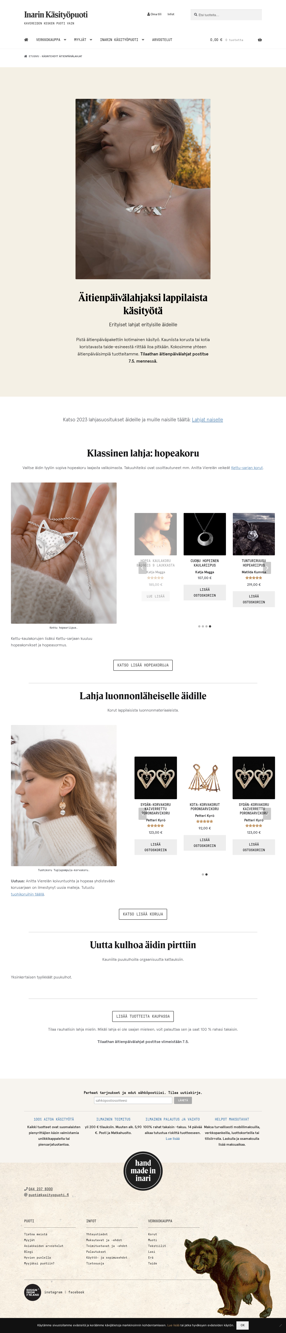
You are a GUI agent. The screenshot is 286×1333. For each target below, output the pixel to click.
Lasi (151, 1251)
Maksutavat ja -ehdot (104, 1240)
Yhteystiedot (97, 1234)
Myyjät (29, 1240)
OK (243, 1325)
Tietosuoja (95, 1263)
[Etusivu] (26, 40)
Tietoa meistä (35, 1234)
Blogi (28, 1251)
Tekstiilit (157, 1246)
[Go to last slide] (143, 814)
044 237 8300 (41, 1189)
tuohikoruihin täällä (27, 894)
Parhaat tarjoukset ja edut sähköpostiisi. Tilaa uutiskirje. (143, 1093)
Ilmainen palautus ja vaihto (172, 1119)
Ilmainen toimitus (113, 1119)
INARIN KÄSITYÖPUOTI (119, 40)
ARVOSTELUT (162, 40)
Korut (152, 1234)
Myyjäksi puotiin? (39, 1263)
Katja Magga (204, 572)
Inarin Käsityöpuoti (56, 14)
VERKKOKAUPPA (48, 40)
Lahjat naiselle (207, 419)
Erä (151, 1257)
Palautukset (96, 1251)
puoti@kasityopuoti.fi (49, 1195)
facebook (76, 1292)
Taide (152, 1263)
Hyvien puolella (37, 1257)
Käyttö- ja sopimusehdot (106, 1257)
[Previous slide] (143, 568)
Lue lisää (173, 1138)
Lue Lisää (205, 596)
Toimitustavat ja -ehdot (106, 1246)
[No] (280, 1325)
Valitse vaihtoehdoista (156, 594)
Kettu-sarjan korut (247, 468)
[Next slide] (267, 568)
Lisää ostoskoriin (254, 592)
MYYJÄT (80, 40)
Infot (171, 14)
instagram (53, 1292)
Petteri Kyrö (155, 816)
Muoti (152, 1240)
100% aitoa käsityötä (54, 1119)
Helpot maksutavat (232, 1119)
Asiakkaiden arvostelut (43, 1246)
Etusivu (34, 56)
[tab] (199, 626)
